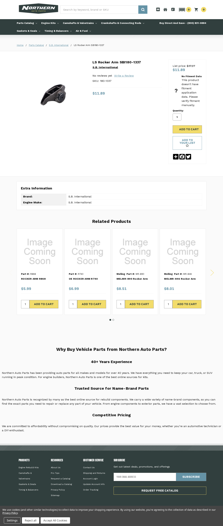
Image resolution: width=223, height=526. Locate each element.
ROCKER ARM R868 (33, 278)
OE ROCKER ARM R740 (83, 278)
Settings (12, 520)
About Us (55, 467)
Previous (10, 272)
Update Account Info (94, 484)
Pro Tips (55, 473)
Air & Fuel (82, 30)
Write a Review (124, 75)
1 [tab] (110, 320)
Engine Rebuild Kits (29, 467)
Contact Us (89, 467)
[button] (184, 9)
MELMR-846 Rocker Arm (180, 278)
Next (212, 272)
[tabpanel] (40, 272)
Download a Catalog (61, 484)
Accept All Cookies (55, 520)
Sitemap (55, 495)
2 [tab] (113, 320)
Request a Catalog (60, 478)
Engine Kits (48, 23)
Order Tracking (90, 490)
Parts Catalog (25, 23)
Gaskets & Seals (27, 30)
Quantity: (178, 110)
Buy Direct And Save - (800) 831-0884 (182, 23)
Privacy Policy (58, 490)
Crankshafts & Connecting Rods (121, 23)
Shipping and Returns (94, 473)
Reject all (30, 520)
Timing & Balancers (56, 30)
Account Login (90, 478)
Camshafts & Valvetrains (78, 23)
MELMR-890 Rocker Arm (132, 278)
